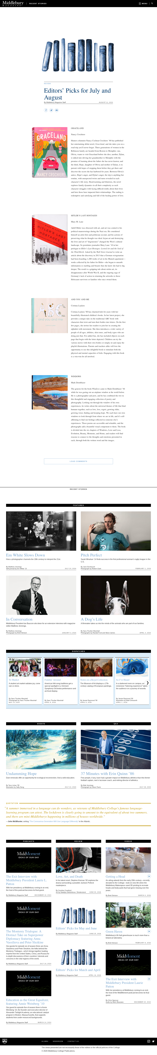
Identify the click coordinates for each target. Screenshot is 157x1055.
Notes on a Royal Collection (94, 679)
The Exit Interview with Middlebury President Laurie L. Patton (26, 880)
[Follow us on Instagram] (148, 1042)
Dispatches (78, 651)
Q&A (116, 724)
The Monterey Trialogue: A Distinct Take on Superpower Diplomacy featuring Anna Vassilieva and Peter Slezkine (24, 936)
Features (78, 505)
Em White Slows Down (25, 555)
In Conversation (19, 619)
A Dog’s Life (92, 619)
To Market (14, 679)
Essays (41, 724)
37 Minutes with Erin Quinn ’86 (107, 773)
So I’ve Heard (122, 679)
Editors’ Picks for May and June (76, 928)
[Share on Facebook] (46, 111)
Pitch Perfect (91, 555)
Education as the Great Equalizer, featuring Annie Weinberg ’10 (27, 1001)
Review (47, 83)
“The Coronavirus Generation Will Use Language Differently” (53, 821)
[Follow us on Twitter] (153, 1042)
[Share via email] (57, 111)
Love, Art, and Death (69, 876)
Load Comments (78, 461)
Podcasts (28, 841)
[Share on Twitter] (51, 111)
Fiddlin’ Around (53, 679)
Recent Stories (38, 3)
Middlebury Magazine (13, 3)
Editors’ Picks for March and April (78, 970)
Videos (128, 841)
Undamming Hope (21, 773)
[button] (9, 683)
